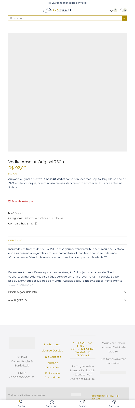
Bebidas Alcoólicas (64, 26)
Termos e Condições (52, 365)
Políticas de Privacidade (52, 375)
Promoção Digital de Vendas (105, 397)
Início (47, 26)
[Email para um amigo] (32, 223)
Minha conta (52, 344)
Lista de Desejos (52, 350)
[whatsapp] (35, 223)
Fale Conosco (52, 356)
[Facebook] (28, 223)
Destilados (84, 26)
